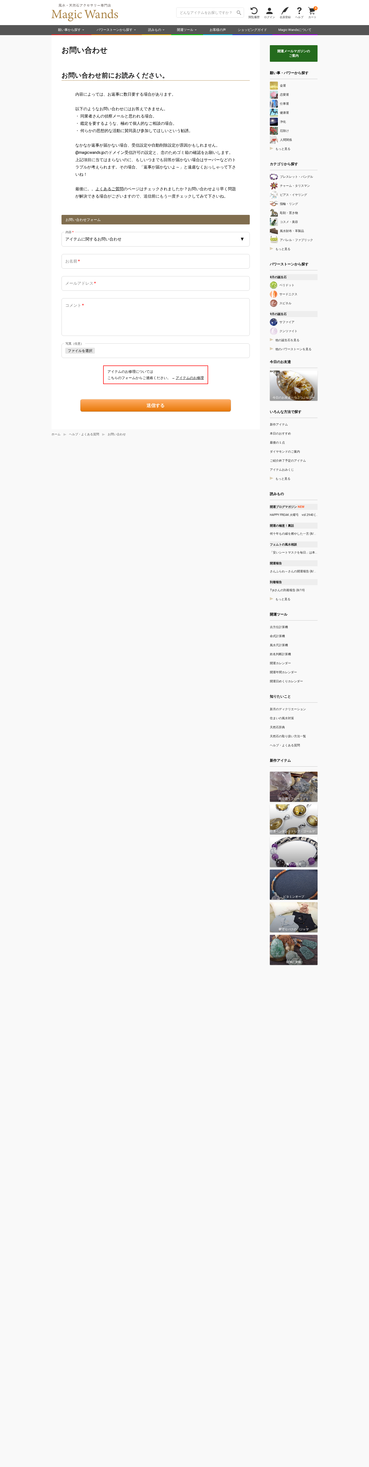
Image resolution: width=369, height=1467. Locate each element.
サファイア (286, 322)
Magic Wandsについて (295, 30)
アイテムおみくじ (282, 469)
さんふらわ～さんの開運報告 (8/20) (294, 571)
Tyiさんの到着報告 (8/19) (287, 590)
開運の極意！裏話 (282, 525)
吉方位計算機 (279, 627)
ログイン (269, 17)
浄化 (283, 122)
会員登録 (285, 17)
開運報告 (276, 563)
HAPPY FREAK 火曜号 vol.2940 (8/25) (294, 515)
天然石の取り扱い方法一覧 (288, 736)
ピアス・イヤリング (293, 195)
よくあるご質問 (109, 189)
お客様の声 (218, 30)
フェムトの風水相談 (283, 544)
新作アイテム (279, 424)
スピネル (285, 303)
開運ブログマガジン (287, 507)
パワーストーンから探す (115, 30)
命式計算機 (277, 636)
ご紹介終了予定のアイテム (288, 460)
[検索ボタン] (239, 13)
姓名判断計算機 (280, 654)
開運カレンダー (280, 663)
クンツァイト (288, 331)
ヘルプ (299, 17)
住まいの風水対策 (282, 718)
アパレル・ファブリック (296, 240)
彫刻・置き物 (289, 213)
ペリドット (286, 285)
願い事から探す (69, 30)
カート (312, 12)
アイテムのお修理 (190, 378)
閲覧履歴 (254, 17)
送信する (156, 405)
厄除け (284, 131)
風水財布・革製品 (292, 231)
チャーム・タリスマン (295, 186)
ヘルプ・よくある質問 (84, 434)
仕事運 (284, 103)
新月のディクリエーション (288, 709)
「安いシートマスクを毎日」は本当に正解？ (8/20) (294, 552)
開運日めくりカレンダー (286, 681)
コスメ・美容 (289, 222)
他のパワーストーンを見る (293, 349)
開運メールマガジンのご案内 (293, 53)
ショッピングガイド (252, 30)
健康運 (284, 112)
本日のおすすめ (280, 433)
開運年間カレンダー (283, 672)
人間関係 (286, 140)
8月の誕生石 (278, 277)
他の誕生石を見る (287, 340)
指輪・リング (289, 204)
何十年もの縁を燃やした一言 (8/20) (294, 533)
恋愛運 (284, 94)
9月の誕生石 (278, 314)
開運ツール (185, 30)
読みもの (154, 30)
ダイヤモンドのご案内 (285, 451)
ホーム (55, 434)
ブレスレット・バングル (296, 176)
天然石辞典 (277, 727)
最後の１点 (277, 442)
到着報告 (276, 582)
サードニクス (288, 294)
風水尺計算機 (279, 645)
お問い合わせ (117, 434)
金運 (283, 85)
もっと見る (282, 149)
